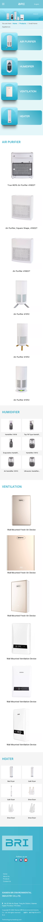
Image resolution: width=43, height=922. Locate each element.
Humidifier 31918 (11, 434)
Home (5, 874)
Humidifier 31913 (32, 453)
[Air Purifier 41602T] (21, 268)
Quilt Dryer (32, 781)
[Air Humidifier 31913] (11, 468)
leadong (15, 920)
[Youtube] (25, 860)
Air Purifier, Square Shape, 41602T (21, 228)
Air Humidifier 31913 (11, 471)
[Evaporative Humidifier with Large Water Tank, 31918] (11, 450)
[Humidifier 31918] (11, 431)
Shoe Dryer (32, 799)
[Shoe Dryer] (32, 796)
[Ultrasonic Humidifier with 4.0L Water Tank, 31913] (32, 468)
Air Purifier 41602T (21, 271)
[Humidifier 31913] (32, 450)
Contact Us (7, 881)
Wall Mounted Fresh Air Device (21, 530)
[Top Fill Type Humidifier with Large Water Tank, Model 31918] (32, 431)
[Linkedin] (16, 860)
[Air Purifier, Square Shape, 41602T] (21, 225)
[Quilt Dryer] (32, 778)
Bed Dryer (11, 781)
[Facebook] (21, 860)
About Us (6, 876)
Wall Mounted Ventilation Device (21, 659)
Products (6, 879)
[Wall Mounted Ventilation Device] (21, 656)
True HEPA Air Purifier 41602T (21, 185)
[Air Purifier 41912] (21, 311)
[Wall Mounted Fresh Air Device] (21, 527)
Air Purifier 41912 (21, 314)
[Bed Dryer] (11, 778)
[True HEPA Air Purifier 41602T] (21, 182)
